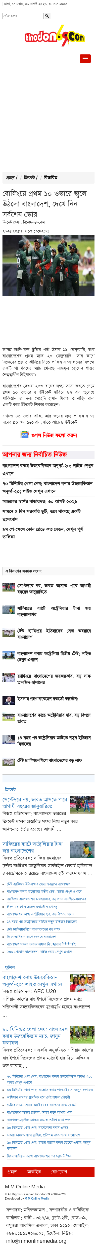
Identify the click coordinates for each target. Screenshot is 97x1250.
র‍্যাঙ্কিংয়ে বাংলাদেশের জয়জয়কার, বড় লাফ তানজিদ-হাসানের (46, 899)
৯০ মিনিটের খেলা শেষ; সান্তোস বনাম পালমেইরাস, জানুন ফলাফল (50, 1090)
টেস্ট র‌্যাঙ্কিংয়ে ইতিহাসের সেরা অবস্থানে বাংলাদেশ (38, 884)
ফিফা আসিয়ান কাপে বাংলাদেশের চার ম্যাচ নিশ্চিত (39, 1156)
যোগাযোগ (59, 1172)
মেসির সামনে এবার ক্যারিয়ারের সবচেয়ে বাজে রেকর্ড (41, 1105)
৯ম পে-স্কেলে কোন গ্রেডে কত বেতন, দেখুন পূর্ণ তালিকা (42, 533)
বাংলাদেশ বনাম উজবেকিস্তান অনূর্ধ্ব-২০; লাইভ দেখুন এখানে (47, 470)
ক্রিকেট (29, 178)
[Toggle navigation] (85, 58)
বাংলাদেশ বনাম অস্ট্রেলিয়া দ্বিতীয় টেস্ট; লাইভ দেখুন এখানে (44, 891)
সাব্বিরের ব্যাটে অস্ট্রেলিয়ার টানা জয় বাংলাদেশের (32, 847)
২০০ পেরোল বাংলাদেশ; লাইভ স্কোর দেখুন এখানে (39, 951)
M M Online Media (37, 1199)
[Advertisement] (48, 118)
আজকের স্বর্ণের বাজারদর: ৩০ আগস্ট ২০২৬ (39, 501)
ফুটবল (10, 967)
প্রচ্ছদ (10, 178)
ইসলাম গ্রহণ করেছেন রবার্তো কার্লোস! (32, 906)
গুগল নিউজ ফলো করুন (54, 435)
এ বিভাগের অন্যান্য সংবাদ (23, 571)
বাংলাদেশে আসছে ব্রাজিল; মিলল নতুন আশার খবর (39, 1112)
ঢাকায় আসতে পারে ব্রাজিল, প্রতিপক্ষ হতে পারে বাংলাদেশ (43, 1135)
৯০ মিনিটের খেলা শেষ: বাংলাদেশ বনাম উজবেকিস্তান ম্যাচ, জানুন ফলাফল (35, 1036)
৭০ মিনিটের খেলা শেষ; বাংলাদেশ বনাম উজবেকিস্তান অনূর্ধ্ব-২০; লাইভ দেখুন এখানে (47, 487)
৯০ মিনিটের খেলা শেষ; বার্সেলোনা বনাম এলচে (37, 1127)
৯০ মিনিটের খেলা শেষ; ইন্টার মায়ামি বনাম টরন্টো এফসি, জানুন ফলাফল (49, 1145)
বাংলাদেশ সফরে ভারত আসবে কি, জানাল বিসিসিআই (41, 944)
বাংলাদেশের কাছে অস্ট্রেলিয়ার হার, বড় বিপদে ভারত (40, 914)
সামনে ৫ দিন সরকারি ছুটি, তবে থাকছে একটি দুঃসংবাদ (41, 515)
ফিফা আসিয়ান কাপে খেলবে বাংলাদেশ (31, 936)
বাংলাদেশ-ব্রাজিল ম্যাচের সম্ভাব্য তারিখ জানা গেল (38, 1120)
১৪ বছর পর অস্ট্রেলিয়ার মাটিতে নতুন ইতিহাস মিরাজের (42, 921)
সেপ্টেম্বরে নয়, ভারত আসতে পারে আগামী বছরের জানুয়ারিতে (34, 803)
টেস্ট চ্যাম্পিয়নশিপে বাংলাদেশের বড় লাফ (33, 929)
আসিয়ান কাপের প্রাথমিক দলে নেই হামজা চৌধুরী (38, 1097)
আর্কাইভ (34, 1172)
